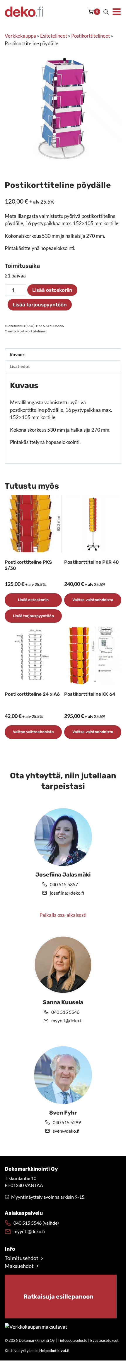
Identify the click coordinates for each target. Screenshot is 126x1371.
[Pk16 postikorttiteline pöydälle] (63, 108)
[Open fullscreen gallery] (115, 160)
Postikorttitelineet (90, 36)
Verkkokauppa (20, 36)
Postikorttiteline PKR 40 (91, 562)
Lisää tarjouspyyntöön (40, 305)
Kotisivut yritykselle (37, 1350)
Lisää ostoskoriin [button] (33, 600)
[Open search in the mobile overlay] (106, 11)
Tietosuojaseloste (72, 1340)
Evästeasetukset (104, 1340)
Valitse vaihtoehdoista (92, 600)
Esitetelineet (53, 36)
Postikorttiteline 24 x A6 (32, 694)
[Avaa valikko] (116, 11)
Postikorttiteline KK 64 (89, 694)
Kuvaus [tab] (17, 354)
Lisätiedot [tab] (20, 366)
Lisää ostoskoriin (52, 290)
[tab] (63, 160)
